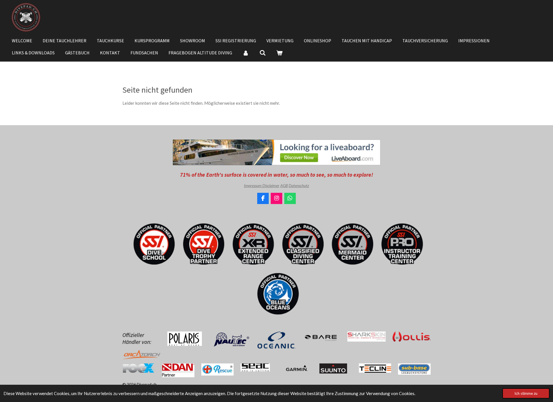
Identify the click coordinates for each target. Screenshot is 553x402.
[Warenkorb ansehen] (279, 53)
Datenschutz (299, 185)
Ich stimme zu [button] (525, 393)
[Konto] (246, 53)
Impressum (253, 185)
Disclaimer (270, 185)
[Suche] (262, 53)
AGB (284, 185)
